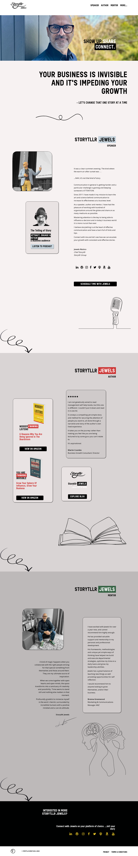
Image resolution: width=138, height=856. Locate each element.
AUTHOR (104, 5)
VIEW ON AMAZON (33, 448)
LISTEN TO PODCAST (42, 246)
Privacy (106, 852)
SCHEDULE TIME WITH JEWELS (95, 284)
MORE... (123, 5)
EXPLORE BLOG (77, 496)
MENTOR (114, 5)
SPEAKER (94, 5)
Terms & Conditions (119, 852)
